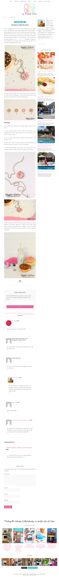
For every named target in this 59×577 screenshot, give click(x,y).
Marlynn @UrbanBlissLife (20, 420)
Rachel (14, 402)
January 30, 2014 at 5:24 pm (16, 360)
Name (6, 488)
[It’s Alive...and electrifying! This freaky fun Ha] (45, 562)
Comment (7, 474)
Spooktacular (40, 150)
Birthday (42, 173)
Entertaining (50, 73)
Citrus (42, 73)
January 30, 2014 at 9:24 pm (18, 379)
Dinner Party (49, 98)
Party (39, 75)
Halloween (40, 149)
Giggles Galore (29, 9)
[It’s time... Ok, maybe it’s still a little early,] (21, 562)
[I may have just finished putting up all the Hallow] (29, 562)
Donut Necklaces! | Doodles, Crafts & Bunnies (19, 447)
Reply (8, 331)
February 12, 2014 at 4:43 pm (17, 422)
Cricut (44, 73)
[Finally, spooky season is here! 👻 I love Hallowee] (53, 562)
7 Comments (20, 281)
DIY (46, 73)
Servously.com (32, 575)
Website (6, 500)
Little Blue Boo (20, 39)
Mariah (16, 377)
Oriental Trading (50, 74)
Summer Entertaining (47, 75)
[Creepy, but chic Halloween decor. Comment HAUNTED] (37, 562)
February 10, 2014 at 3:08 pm (17, 404)
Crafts (8, 17)
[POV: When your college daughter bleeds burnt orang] (5, 562)
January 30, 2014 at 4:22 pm (16, 322)
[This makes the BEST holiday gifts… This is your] (13, 562)
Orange (45, 74)
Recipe (50, 99)
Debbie (14, 321)
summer (41, 75)
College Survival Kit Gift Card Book (29, 546)
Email (6, 494)
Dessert (44, 98)
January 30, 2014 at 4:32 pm (16, 341)
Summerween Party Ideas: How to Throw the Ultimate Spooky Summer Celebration (46, 146)
